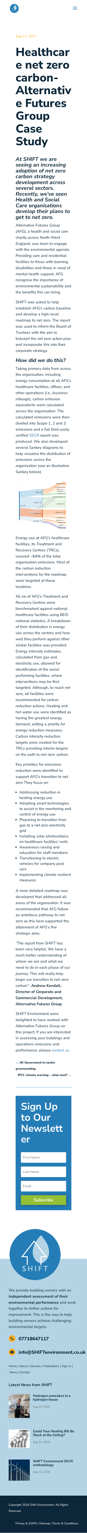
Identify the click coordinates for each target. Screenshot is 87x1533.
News (13, 1372)
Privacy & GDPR (26, 1523)
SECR (34, 435)
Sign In (66, 1366)
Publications (51, 1366)
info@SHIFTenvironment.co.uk (52, 1352)
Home (13, 1366)
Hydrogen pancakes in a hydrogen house (52, 1397)
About (23, 1366)
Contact (25, 1372)
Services (35, 1366)
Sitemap (44, 1523)
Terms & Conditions (65, 1523)
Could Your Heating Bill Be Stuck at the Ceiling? (53, 1433)
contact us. (60, 1050)
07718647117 (34, 1339)
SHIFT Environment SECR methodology (53, 1463)
